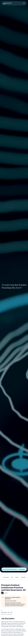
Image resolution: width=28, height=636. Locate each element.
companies (6, 577)
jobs (12, 577)
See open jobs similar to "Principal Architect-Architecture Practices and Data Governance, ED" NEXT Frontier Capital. (15, 604)
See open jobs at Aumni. (10, 600)
